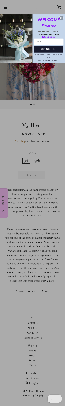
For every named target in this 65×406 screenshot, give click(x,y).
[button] (61, 18)
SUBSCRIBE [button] (48, 49)
